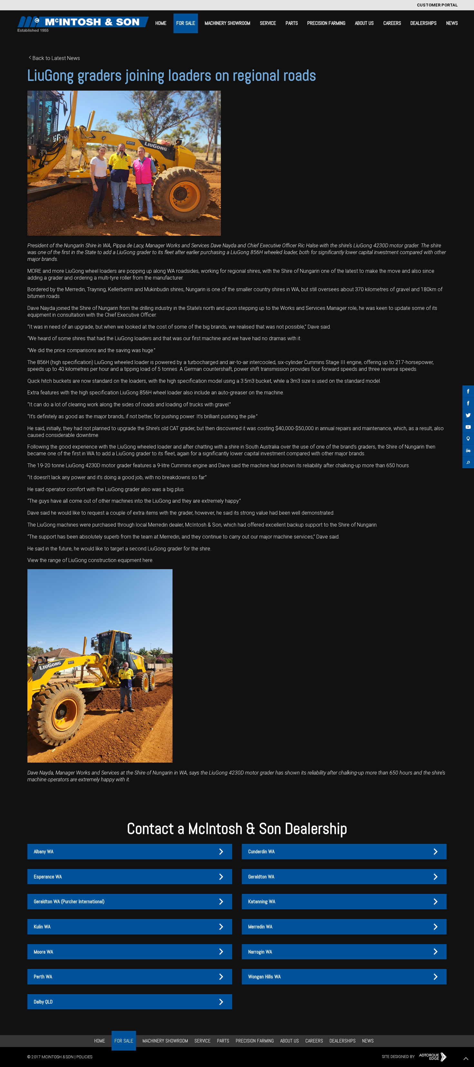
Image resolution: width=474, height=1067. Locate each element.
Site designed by (399, 1056)
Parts (292, 23)
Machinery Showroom (227, 23)
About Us (364, 23)
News (452, 23)
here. (147, 560)
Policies (84, 1057)
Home (160, 23)
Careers (392, 23)
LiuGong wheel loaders (91, 271)
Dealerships (423, 23)
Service (268, 23)
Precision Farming (326, 23)
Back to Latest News (56, 58)
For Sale (185, 23)
